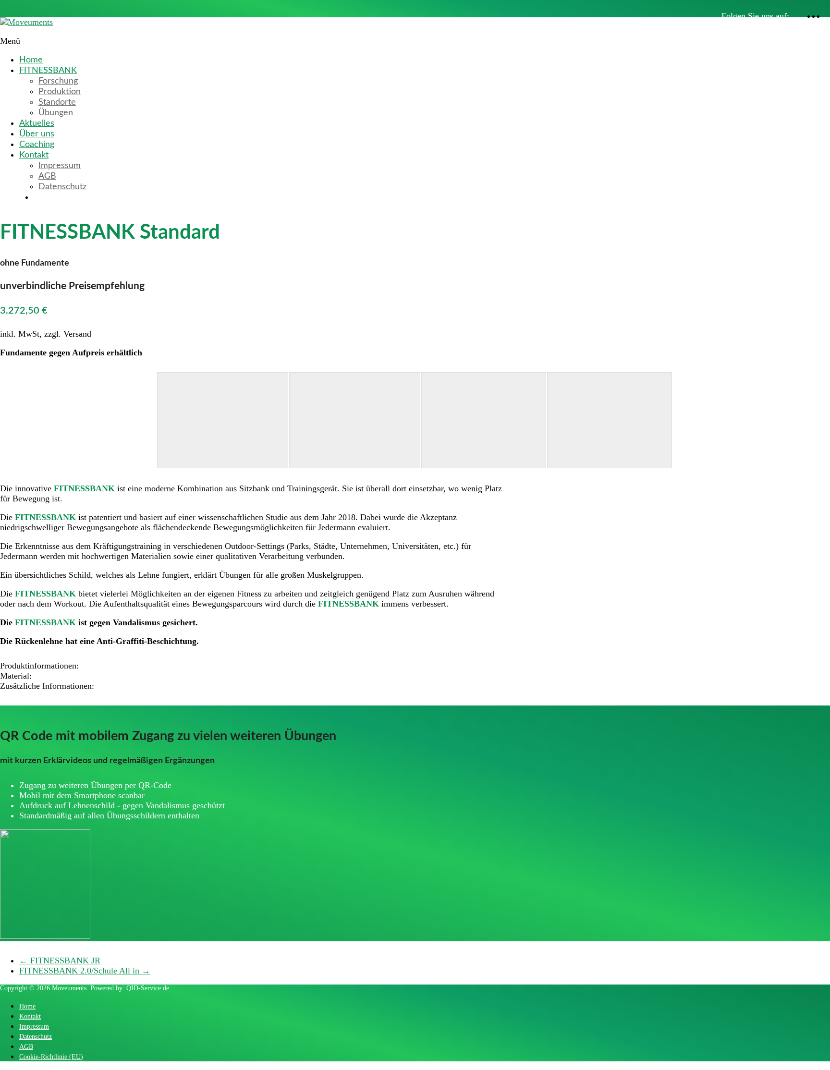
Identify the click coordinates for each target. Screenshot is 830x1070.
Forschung (58, 81)
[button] (154, 666)
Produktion (59, 91)
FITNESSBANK (48, 70)
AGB (47, 176)
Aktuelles (36, 123)
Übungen (55, 113)
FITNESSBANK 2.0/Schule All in (84, 970)
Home (31, 60)
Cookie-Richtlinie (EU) (51, 1056)
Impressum (59, 165)
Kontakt (34, 155)
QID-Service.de (147, 988)
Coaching (36, 144)
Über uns (36, 134)
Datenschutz (62, 186)
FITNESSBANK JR (59, 960)
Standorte (57, 102)
